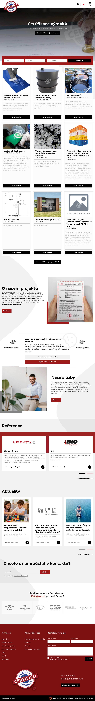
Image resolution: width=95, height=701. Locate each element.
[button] (82, 473)
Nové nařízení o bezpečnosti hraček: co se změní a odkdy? (15, 527)
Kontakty (5, 659)
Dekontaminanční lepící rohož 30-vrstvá (16, 96)
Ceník (4, 656)
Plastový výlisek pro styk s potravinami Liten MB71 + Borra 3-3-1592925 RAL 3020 (79, 154)
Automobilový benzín (14, 151)
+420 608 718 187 (68, 676)
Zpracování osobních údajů (35, 639)
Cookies (28, 642)
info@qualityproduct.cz (72, 679)
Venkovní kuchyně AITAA (47, 219)
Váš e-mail (74, 639)
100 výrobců (38, 596)
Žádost (27, 646)
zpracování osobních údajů (20, 576)
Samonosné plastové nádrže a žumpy (45, 96)
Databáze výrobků (8, 646)
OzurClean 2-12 (11, 219)
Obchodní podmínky (32, 649)
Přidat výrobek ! (7, 642)
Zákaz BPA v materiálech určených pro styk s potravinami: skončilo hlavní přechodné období (47, 528)
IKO (52, 451)
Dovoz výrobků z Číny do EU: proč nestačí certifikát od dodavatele (78, 527)
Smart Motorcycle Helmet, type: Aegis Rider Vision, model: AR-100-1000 (79, 222)
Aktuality (5, 639)
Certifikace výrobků (9, 649)
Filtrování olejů (74, 95)
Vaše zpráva (51, 645)
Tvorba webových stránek (81, 698)
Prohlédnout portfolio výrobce (12, 467)
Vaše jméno (51, 639)
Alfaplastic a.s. (11, 451)
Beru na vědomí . (59, 658)
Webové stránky (57, 698)
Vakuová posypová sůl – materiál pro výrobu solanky (47, 153)
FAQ (3, 652)
